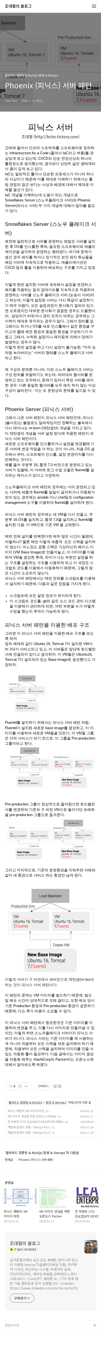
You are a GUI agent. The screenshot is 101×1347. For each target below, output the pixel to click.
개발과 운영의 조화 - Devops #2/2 (29, 1127)
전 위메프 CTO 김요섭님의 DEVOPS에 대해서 (35, 1121)
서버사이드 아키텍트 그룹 (22, 1333)
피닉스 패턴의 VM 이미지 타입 (26, 1111)
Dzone (10, 1341)
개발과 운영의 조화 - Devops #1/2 (29, 1132)
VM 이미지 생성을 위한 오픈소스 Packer (32, 1116)
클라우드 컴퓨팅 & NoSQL (25, 1102)
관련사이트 (12, 1325)
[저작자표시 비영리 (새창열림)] (57, 1086)
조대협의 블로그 (18, 6)
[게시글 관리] (26, 1086)
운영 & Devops (56, 1102)
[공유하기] (20, 1086)
